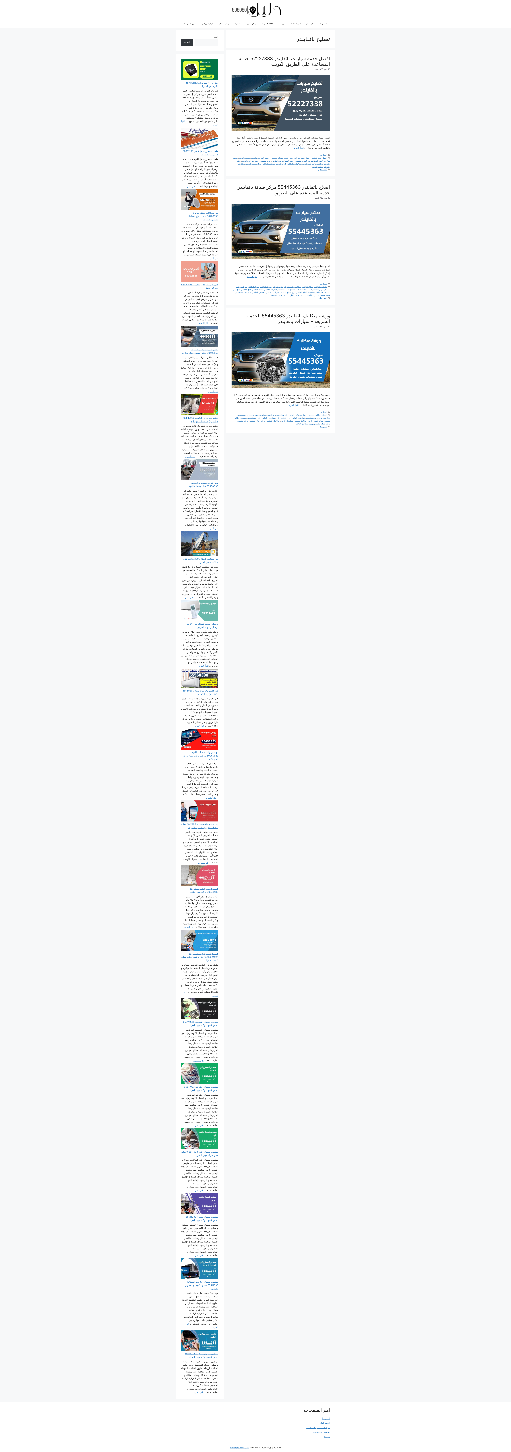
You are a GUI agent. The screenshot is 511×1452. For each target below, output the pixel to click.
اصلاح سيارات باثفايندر (292, 286)
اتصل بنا (326, 1418)
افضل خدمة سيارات (302, 158)
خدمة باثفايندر (265, 161)
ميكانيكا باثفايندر (287, 421)
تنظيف (237, 23)
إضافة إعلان (324, 1423)
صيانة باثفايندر (311, 418)
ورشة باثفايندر (317, 166)
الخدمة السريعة (264, 158)
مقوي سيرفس (208, 23)
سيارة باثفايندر (257, 289)
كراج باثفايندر (281, 163)
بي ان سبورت (251, 23)
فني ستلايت (296, 23)
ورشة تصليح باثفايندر (322, 424)
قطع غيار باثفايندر (294, 163)
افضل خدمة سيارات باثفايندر (282, 158)
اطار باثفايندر (278, 286)
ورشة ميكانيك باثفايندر (304, 424)
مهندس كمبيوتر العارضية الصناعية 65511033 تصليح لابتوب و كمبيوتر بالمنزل (202, 1285)
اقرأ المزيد (299, 148)
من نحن (326, 1436)
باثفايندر (254, 158)
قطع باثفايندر (246, 289)
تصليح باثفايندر (244, 158)
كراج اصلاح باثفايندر (315, 292)
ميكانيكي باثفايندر (307, 295)
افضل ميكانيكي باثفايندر (298, 415)
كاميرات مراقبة (190, 23)
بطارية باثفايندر (266, 286)
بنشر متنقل (224, 23)
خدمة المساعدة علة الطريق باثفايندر (309, 161)
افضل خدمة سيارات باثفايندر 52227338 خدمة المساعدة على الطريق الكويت (284, 61)
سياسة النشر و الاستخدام (318, 1427)
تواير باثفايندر (318, 289)
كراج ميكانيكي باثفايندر (270, 418)
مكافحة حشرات (268, 23)
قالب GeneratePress (239, 1447)
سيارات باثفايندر (270, 289)
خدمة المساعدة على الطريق (283, 161)
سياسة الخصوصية (321, 1432)
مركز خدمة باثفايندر (253, 163)
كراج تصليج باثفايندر (287, 292)
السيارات (323, 23)
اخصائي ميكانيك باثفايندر (317, 415)
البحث (215, 37)
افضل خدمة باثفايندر (319, 158)
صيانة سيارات (317, 163)
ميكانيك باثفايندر (300, 421)
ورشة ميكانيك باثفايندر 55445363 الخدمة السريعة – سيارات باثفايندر (288, 318)
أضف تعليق (322, 169)
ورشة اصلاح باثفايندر (291, 295)
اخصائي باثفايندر (320, 286)
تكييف (282, 23)
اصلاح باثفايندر (307, 286)
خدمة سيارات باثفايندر (250, 161)
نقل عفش (310, 23)
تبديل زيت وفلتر (268, 415)
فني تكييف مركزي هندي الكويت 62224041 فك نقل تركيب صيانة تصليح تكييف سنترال (199, 957)
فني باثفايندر (306, 163)
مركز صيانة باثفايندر (322, 295)
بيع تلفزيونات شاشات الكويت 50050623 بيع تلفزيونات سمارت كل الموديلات (200, 755)
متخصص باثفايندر (258, 292)
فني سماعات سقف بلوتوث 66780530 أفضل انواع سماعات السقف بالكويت (202, 216)
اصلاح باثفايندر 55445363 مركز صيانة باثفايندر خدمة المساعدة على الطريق (284, 189)
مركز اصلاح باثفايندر (243, 292)
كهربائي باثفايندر (268, 163)
